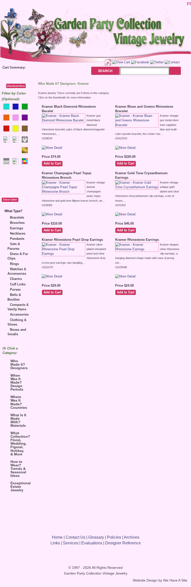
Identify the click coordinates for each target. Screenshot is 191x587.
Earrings (16, 228)
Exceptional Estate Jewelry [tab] (19, 486)
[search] (175, 71)
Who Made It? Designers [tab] (19, 364)
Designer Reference (123, 543)
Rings (14, 264)
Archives (131, 537)
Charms (16, 279)
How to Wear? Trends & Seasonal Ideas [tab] (18, 469)
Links (55, 543)
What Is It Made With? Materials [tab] (18, 420)
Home (57, 537)
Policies (114, 537)
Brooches (17, 223)
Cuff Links (18, 284)
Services (70, 543)
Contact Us (75, 537)
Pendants (17, 239)
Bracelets (17, 217)
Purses (15, 289)
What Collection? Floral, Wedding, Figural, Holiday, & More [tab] (19, 443)
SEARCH (100, 71)
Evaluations (91, 543)
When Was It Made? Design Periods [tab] (16, 382)
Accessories (19, 314)
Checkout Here (16, 85)
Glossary (96, 537)
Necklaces (17, 233)
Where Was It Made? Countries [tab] (18, 402)
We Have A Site (175, 580)
